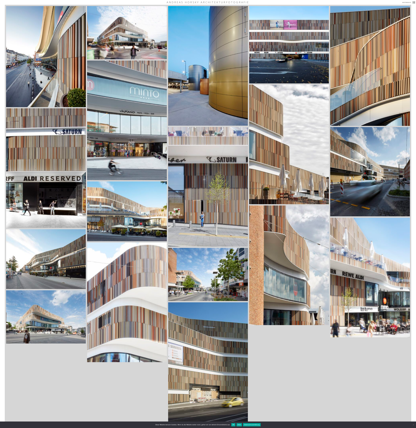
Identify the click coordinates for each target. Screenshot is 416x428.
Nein (239, 425)
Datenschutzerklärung (252, 425)
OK (233, 425)
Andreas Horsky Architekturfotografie (208, 2)
